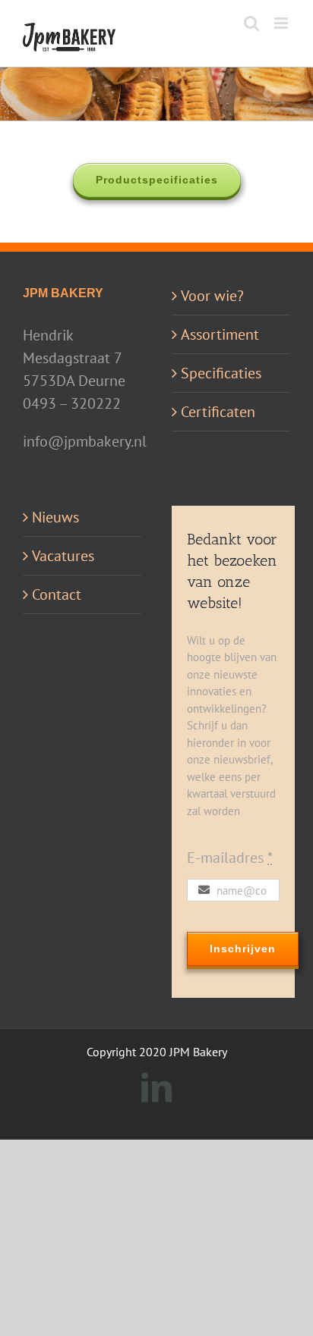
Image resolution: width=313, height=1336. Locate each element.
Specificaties (221, 373)
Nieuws (55, 517)
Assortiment (220, 334)
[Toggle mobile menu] (282, 23)
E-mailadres (230, 857)
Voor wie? (212, 296)
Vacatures (63, 556)
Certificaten (218, 412)
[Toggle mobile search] (251, 23)
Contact (56, 594)
